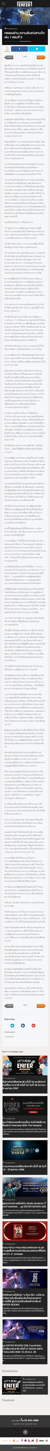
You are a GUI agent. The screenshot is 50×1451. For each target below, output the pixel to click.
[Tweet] (36, 49)
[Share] (19, 49)
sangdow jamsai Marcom (25, 41)
